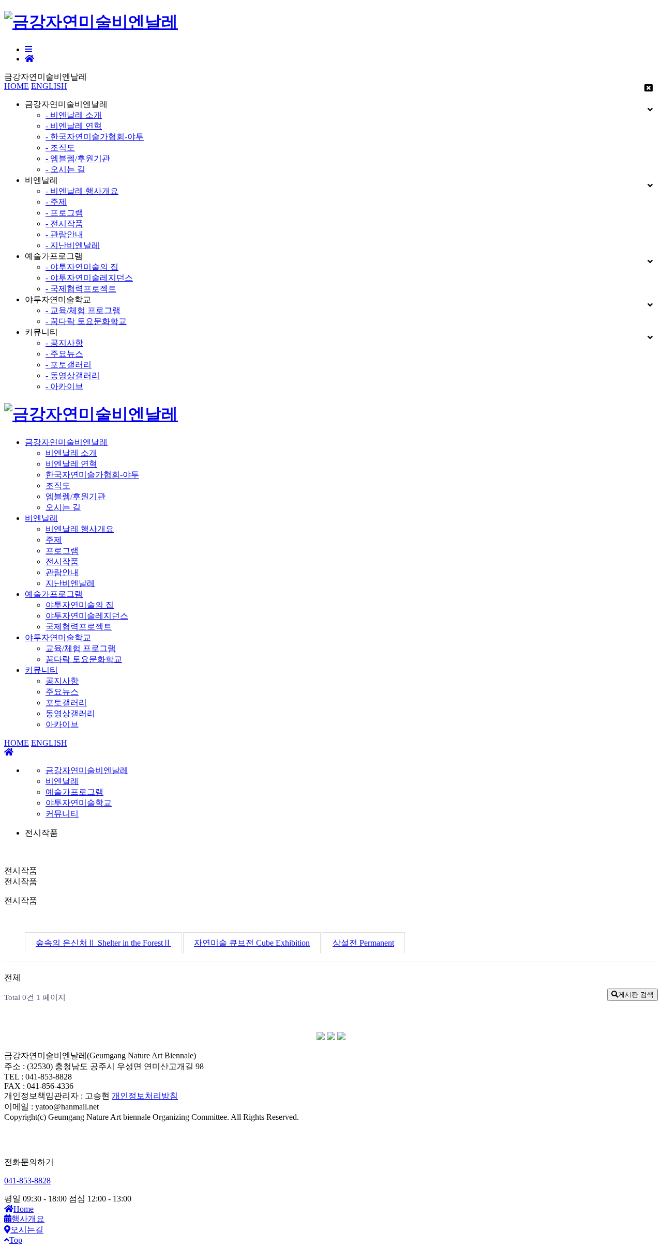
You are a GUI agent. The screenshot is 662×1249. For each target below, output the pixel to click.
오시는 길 (63, 507)
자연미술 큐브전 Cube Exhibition (252, 942)
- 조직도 (60, 147)
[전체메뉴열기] (28, 49)
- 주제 (56, 201)
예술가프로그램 (54, 594)
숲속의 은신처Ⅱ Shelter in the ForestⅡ (103, 942)
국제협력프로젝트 (79, 626)
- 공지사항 (64, 342)
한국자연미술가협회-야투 (92, 474)
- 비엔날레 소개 (74, 115)
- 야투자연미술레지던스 (89, 277)
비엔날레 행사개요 (80, 529)
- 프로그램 (64, 212)
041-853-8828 (27, 1180)
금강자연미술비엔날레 (66, 442)
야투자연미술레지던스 (87, 615)
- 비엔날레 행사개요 (82, 191)
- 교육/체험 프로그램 (83, 310)
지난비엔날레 (70, 583)
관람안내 (62, 572)
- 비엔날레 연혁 (74, 125)
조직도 (58, 485)
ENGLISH (49, 86)
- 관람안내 (64, 234)
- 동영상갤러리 (73, 375)
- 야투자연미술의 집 (82, 267)
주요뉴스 (62, 691)
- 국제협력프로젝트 (81, 288)
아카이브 (62, 724)
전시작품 (62, 561)
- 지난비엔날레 (73, 245)
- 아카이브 (64, 386)
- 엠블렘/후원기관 (78, 158)
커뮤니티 (41, 670)
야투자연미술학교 (58, 637)
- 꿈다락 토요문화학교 (86, 321)
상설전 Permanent (363, 942)
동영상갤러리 (70, 713)
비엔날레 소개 (71, 453)
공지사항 (62, 680)
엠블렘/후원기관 (76, 496)
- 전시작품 (64, 223)
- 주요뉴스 (64, 353)
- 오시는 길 (65, 169)
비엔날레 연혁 (71, 463)
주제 (54, 539)
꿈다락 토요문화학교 (84, 659)
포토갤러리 (66, 702)
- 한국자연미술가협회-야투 (95, 136)
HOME (16, 86)
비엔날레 (41, 518)
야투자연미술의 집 (80, 604)
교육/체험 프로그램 (81, 648)
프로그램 (62, 550)
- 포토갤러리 (69, 364)
